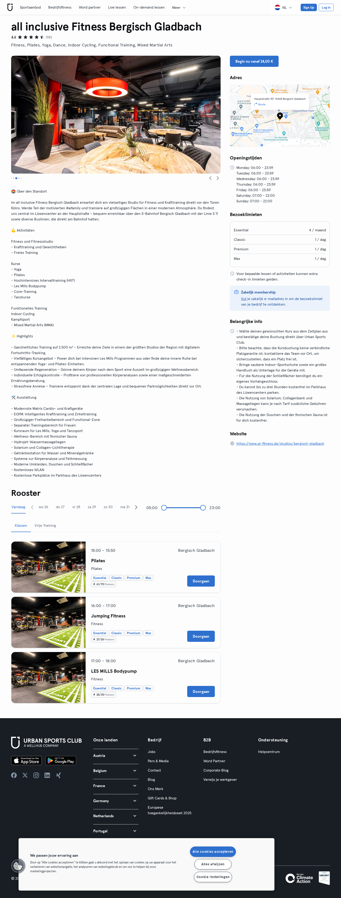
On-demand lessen (149, 7)
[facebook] (14, 775)
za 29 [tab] (92, 506)
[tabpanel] (116, 620)
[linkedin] (47, 775)
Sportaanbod (30, 7)
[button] (116, 755)
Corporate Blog (215, 770)
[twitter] (25, 775)
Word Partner (214, 761)
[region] (146, 864)
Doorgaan (201, 581)
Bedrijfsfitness (59, 7)
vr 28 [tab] (76, 506)
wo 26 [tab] (43, 506)
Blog (151, 779)
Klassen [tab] (21, 525)
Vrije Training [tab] (45, 525)
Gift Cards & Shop (162, 798)
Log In (326, 7)
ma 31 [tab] (124, 506)
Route (262, 104)
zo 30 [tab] (108, 506)
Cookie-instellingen (213, 877)
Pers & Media (158, 761)
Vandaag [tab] (18, 506)
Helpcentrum (269, 751)
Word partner (90, 7)
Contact (154, 770)
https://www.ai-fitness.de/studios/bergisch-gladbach (280, 443)
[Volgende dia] (218, 178)
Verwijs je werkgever (220, 779)
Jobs (151, 751)
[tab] (11, 178)
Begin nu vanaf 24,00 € (254, 61)
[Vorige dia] (210, 178)
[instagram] (36, 775)
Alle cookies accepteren (213, 852)
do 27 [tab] (60, 506)
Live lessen (117, 7)
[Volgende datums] (136, 507)
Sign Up (308, 7)
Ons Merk (155, 788)
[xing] (58, 775)
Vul (243, 298)
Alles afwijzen (213, 864)
